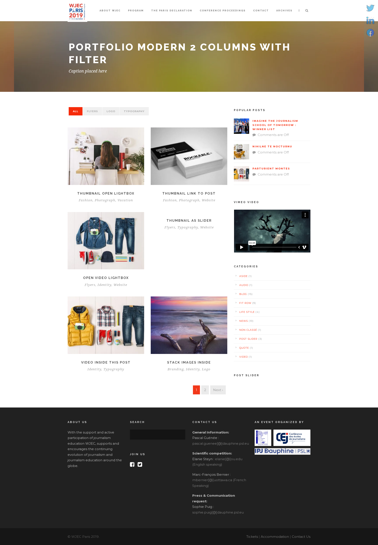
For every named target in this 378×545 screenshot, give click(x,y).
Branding (176, 369)
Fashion (86, 200)
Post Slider (248, 338)
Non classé (248, 329)
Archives (284, 10)
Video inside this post (106, 362)
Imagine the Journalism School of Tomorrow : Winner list (275, 125)
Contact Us (301, 537)
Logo (111, 111)
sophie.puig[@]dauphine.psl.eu (218, 512)
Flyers (92, 111)
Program (136, 10)
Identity (104, 285)
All (75, 111)
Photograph (105, 200)
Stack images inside (189, 362)
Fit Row (245, 303)
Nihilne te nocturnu (272, 146)
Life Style (247, 311)
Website (208, 200)
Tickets (252, 537)
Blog (243, 294)
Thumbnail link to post (189, 193)
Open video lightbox (106, 278)
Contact (261, 10)
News (243, 320)
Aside (243, 276)
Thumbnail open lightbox (106, 193)
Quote (244, 347)
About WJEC (110, 10)
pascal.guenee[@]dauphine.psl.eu (220, 443)
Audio (243, 285)
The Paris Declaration (171, 10)
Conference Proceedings (223, 10)
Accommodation (275, 537)
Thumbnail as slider (189, 221)
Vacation (125, 200)
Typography (134, 111)
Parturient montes (271, 168)
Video (243, 356)
